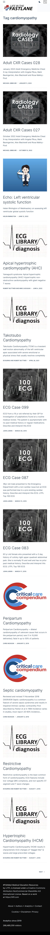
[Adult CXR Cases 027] (25, 107)
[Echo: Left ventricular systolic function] (25, 175)
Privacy (35, 912)
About (10, 906)
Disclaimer (25, 912)
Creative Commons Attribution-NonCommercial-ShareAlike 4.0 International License (24, 891)
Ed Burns (6, 360)
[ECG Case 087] (25, 455)
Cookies (15, 912)
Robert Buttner (9, 288)
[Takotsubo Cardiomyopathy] (25, 313)
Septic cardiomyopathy (22, 690)
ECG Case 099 (16, 407)
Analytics (29, 906)
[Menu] (4, 2)
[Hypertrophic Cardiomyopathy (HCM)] (25, 813)
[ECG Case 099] (25, 385)
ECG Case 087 (15, 477)
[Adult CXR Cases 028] (25, 40)
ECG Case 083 (16, 548)
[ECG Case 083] (25, 525)
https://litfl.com (12, 897)
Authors (19, 906)
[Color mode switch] (39, 2)
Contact (38, 906)
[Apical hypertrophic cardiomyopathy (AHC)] (25, 241)
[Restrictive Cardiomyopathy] (25, 741)
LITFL (8, 888)
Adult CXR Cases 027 (21, 130)
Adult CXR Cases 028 (21, 62)
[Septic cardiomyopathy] (25, 668)
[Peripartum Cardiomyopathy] (25, 596)
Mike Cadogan (24, 288)
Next (41, 872)
